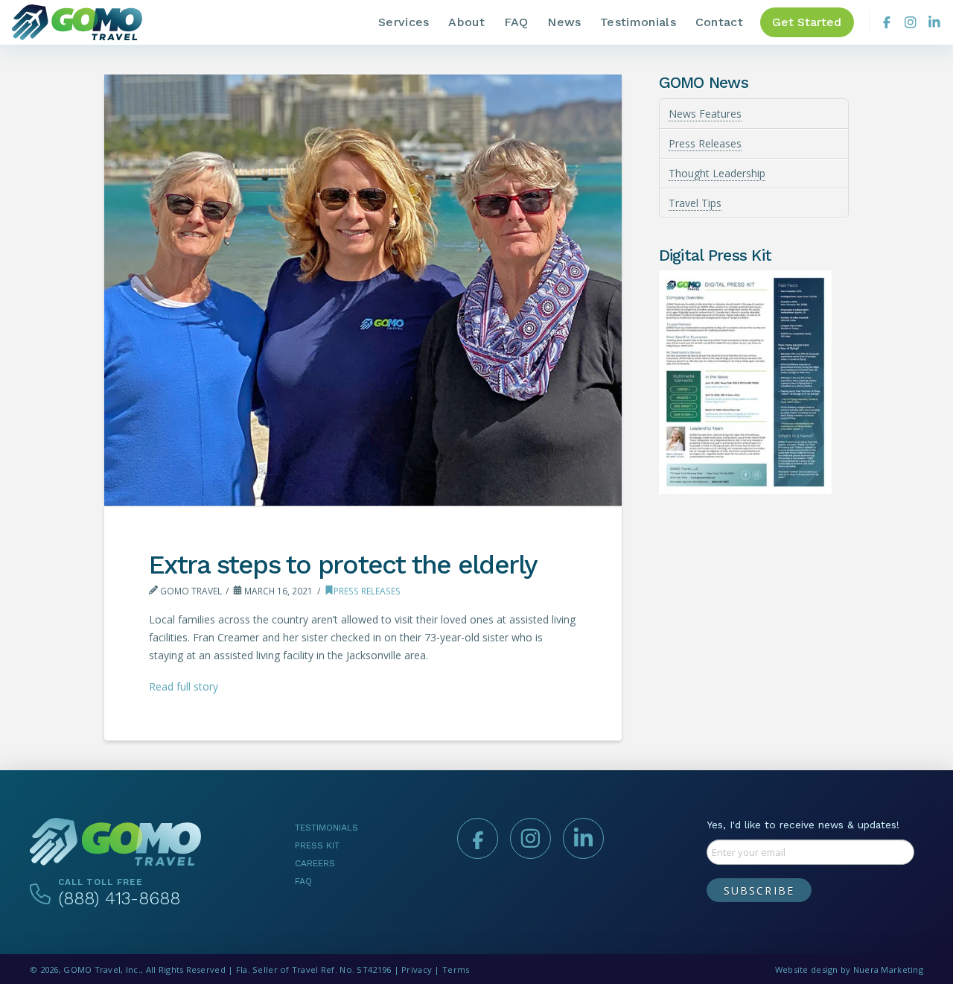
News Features (705, 114)
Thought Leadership (717, 173)
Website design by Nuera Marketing (849, 969)
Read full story (183, 686)
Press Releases (367, 591)
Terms (455, 969)
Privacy (416, 969)
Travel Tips (695, 203)
